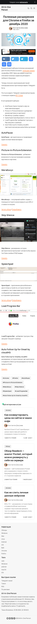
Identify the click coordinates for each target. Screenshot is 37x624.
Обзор (8, 446)
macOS (3, 570)
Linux (3, 539)
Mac (2, 536)
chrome (8, 410)
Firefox (3, 554)
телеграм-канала (28, 71)
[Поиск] (31, 8)
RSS (2, 587)
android (3, 567)
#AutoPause (26, 378)
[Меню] (34, 8)
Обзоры (4, 530)
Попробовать (16, 209)
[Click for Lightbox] (18, 184)
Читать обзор (6, 209)
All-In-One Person (25, 618)
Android (3, 542)
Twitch (3, 584)
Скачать (4, 144)
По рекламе (5, 589)
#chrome (6, 378)
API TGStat (19, 95)
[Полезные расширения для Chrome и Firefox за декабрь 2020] (4, 64)
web (2, 561)
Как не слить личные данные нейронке (16, 494)
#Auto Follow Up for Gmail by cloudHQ (15, 395)
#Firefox (15, 378)
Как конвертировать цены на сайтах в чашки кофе (18, 418)
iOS (2, 545)
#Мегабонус (7, 387)
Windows (4, 533)
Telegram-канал (6, 581)
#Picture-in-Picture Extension (12, 382)
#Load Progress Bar (21, 391)
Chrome (4, 551)
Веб (2, 548)
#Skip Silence (19, 387)
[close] (34, 2)
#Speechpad (7, 391)
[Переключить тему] (28, 8)
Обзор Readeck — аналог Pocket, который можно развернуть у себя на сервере (18, 455)
